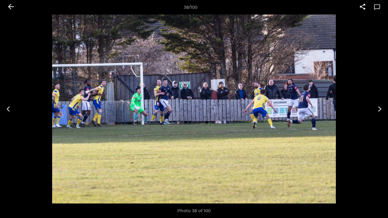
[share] (362, 7)
